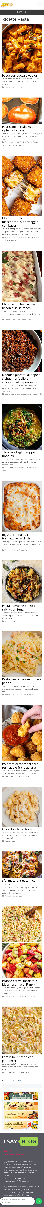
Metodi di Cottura (11, 776)
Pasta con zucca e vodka (19, 75)
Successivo (18, 1080)
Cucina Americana (11, 550)
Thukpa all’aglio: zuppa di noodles (20, 454)
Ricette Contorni (27, 237)
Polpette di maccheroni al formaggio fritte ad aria (20, 766)
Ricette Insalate (18, 996)
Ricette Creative (33, 142)
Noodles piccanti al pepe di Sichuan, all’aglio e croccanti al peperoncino (21, 378)
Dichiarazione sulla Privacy (14, 1154)
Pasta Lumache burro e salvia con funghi (19, 607)
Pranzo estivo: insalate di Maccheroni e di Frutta (20, 983)
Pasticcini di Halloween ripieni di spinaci (18, 128)
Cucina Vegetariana (12, 142)
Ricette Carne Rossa (12, 237)
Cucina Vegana (10, 394)
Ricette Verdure (19, 145)
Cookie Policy (9, 1151)
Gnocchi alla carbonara (18, 829)
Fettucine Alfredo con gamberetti (17, 1059)
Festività (23, 142)
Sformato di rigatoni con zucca (19, 882)
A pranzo (8, 87)
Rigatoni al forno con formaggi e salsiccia (17, 536)
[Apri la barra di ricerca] (34, 4)
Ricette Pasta (17, 87)
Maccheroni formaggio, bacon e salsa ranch (19, 306)
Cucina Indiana (10, 467)
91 (10, 1080)
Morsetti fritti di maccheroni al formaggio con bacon (20, 222)
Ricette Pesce (28, 694)
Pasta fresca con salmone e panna (22, 681)
